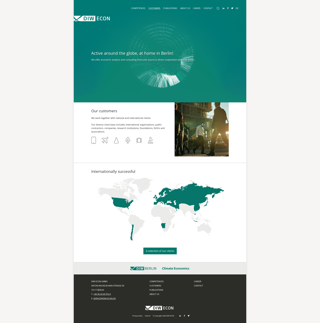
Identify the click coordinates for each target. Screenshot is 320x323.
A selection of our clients (160, 251)
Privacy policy (137, 316)
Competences (138, 8)
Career (196, 8)
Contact (208, 8)
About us (185, 8)
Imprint (147, 316)
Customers (154, 8)
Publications (170, 8)
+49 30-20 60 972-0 (102, 294)
